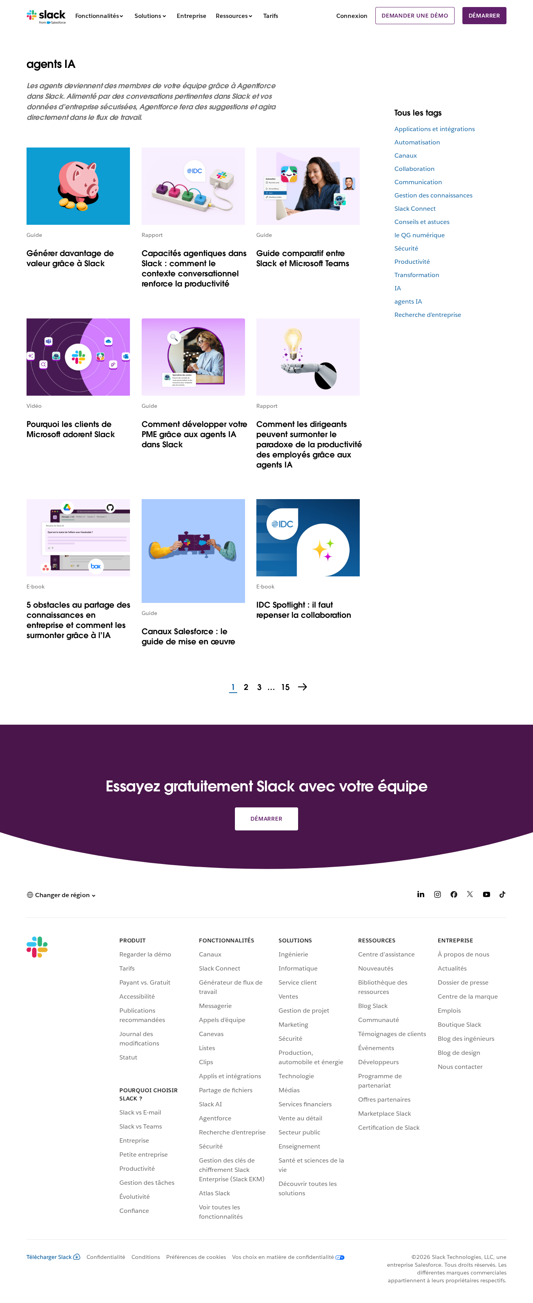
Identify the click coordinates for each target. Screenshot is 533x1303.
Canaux (405, 155)
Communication (418, 182)
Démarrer (484, 15)
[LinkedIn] (421, 896)
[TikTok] (502, 896)
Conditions (145, 1256)
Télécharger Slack (49, 1256)
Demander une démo (415, 15)
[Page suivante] (303, 687)
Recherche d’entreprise (427, 315)
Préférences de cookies (196, 1256)
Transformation (416, 275)
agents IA (408, 301)
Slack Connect (415, 208)
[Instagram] (437, 896)
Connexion (352, 16)
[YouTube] (486, 896)
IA (397, 288)
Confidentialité (106, 1256)
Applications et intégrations (434, 129)
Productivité (412, 262)
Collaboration (414, 169)
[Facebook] (453, 896)
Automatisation (417, 142)
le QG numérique (419, 235)
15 (284, 687)
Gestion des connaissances (433, 195)
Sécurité (406, 248)
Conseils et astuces (421, 222)
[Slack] (46, 16)
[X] (470, 896)
